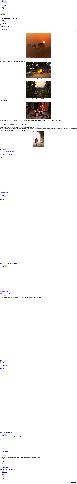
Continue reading (2, 199)
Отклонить (68, 482)
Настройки (64, 482)
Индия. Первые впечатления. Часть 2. (6, 432)
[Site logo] (4, 3)
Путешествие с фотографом (4, 16)
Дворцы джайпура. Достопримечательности (7, 293)
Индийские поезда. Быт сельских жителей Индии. (8, 151)
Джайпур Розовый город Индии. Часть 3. (7, 362)
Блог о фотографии (4, 466)
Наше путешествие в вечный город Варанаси (8, 193)
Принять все (73, 482)
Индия (1, 153)
